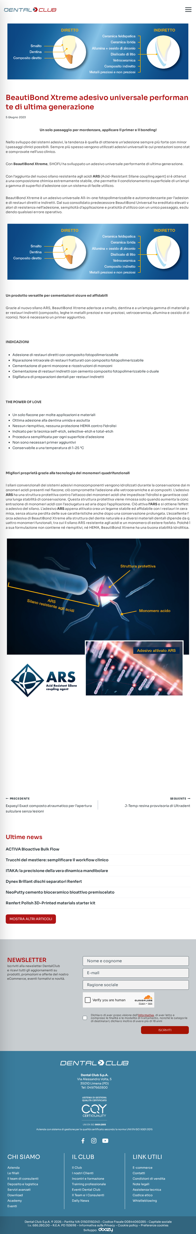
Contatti (139, 1173)
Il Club (77, 1168)
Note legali (141, 1184)
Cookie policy (128, 1225)
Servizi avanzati (19, 1190)
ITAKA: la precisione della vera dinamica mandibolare (57, 870)
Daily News (80, 1201)
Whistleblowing (145, 1201)
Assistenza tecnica (147, 1190)
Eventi (12, 1206)
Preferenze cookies (154, 1225)
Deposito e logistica (22, 1184)
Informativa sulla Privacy (97, 1225)
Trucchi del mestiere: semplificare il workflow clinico (57, 859)
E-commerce (142, 1168)
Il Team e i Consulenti (88, 1195)
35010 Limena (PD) (94, 1083)
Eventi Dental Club (86, 1190)
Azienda (13, 1168)
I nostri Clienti (82, 1173)
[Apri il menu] (188, 10)
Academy (14, 1201)
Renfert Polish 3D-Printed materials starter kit (50, 903)
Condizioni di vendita (149, 1179)
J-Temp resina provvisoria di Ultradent (157, 802)
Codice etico (142, 1195)
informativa (146, 1015)
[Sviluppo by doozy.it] (105, 1230)
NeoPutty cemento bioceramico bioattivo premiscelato (60, 892)
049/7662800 (97, 1087)
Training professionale (89, 1184)
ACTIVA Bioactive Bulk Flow (32, 849)
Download (15, 1195)
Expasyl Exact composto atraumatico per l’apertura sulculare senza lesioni (49, 805)
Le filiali (13, 1173)
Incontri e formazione (88, 1179)
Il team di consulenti (22, 1179)
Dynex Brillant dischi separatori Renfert (44, 881)
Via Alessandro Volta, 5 (94, 1079)
